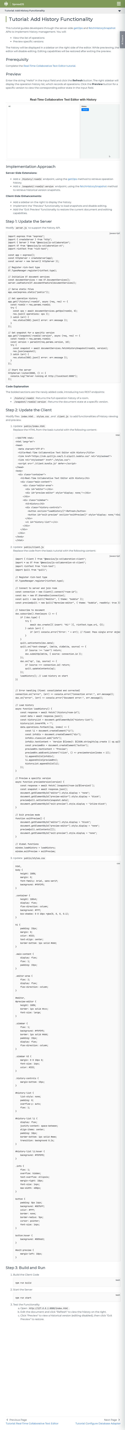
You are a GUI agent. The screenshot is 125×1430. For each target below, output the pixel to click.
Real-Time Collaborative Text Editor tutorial (49, 65)
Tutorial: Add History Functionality (25, 10)
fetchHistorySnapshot (102, 28)
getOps (78, 28)
